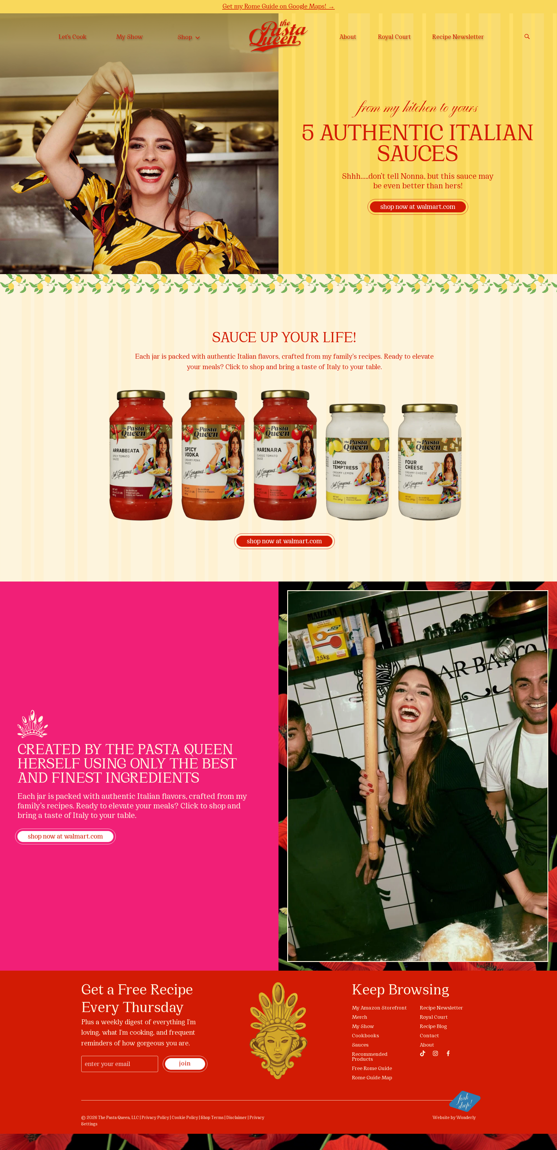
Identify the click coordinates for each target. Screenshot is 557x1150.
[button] (409, 511)
